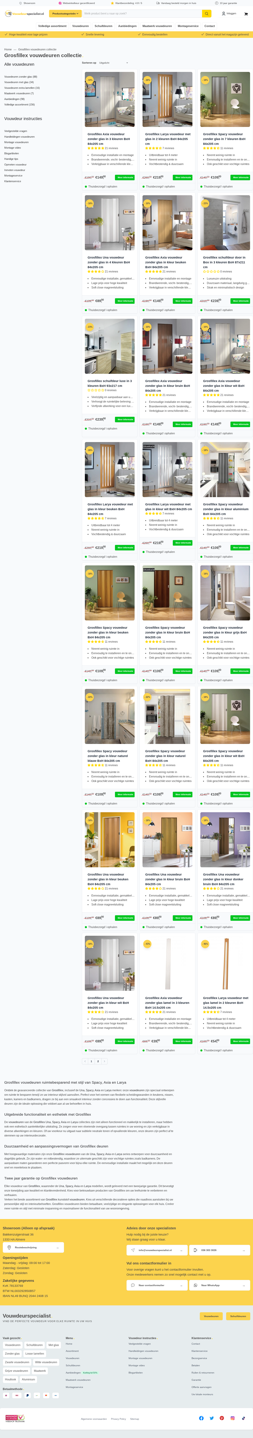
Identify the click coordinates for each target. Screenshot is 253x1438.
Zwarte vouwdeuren (17, 1362)
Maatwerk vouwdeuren (157, 26)
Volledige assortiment (52, 26)
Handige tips (11, 158)
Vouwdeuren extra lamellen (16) (22, 87)
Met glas (54, 1345)
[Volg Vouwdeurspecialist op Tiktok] (243, 1419)
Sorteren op (89, 62)
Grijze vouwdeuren (16, 1370)
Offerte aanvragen (202, 1387)
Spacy (89, 1090)
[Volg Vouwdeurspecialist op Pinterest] (222, 1419)
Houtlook (10, 1379)
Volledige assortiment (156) (19, 104)
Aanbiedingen (127, 26)
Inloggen (231, 13)
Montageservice (188, 26)
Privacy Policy (118, 1419)
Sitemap (134, 1419)
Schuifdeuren (103, 26)
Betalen (196, 1365)
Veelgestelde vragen (15, 131)
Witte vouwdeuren (46, 1362)
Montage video (12, 147)
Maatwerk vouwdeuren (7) (19, 93)
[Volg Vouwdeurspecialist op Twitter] (211, 1419)
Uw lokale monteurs (202, 1394)
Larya (108, 1090)
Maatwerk (40, 1370)
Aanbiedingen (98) (14, 99)
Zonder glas (12, 1353)
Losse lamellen (34, 1353)
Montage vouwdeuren (16, 142)
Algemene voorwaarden (94, 1419)
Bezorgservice (199, 1358)
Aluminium (28, 1379)
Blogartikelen (11, 153)
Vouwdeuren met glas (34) (19, 82)
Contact (209, 26)
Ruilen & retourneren (203, 1372)
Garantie (196, 1379)
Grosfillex (57, 1090)
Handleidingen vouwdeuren (19, 136)
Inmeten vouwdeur (14, 170)
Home (8, 49)
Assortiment (72, 1351)
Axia (97, 1090)
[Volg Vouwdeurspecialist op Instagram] (232, 1419)
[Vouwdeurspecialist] (24, 13)
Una (82, 1090)
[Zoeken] (206, 13)
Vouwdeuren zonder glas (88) (20, 76)
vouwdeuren (137, 1090)
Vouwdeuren (80, 26)
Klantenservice (12, 181)
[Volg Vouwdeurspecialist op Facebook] (201, 1419)
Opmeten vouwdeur (15, 164)
